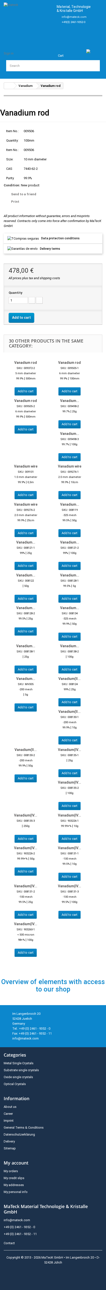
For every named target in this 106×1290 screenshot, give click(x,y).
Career (8, 1114)
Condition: (12, 185)
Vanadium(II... (69, 679)
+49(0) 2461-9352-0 (73, 22)
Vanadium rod (25, 363)
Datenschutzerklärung (19, 1134)
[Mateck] (28, 21)
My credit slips (14, 1178)
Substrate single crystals (21, 1070)
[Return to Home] (9, 86)
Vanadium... (69, 401)
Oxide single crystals (18, 1077)
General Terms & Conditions (24, 1127)
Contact (9, 1243)
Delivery (9, 1141)
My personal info (16, 1192)
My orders (11, 1171)
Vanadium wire (25, 466)
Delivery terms (50, 248)
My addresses (14, 1185)
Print (15, 201)
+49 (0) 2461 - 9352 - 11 (20, 1234)
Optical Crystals (15, 1084)
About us (10, 1107)
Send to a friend (23, 194)
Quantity (15, 293)
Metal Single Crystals (19, 1063)
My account (16, 1163)
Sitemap (10, 1148)
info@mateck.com (74, 17)
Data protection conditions (60, 238)
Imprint (9, 1120)
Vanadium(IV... (69, 750)
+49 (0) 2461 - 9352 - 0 (19, 1227)
